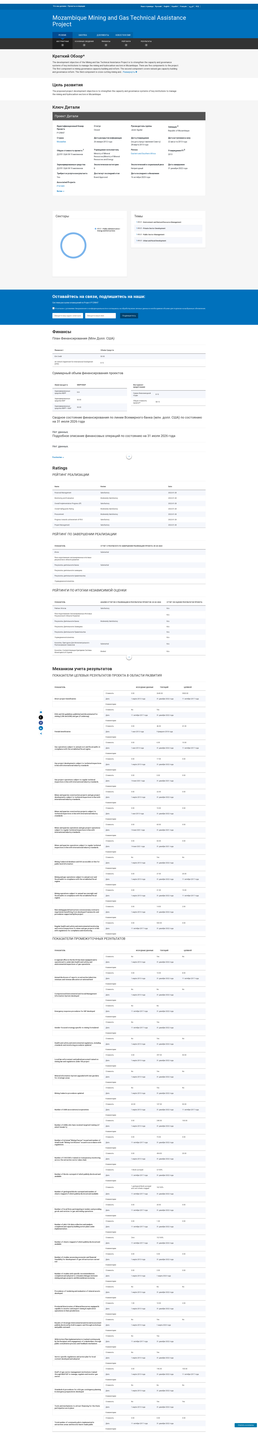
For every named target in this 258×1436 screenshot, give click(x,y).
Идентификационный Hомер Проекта (70, 127)
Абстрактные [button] (62, 41)
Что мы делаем (59, 6)
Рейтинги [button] (126, 41)
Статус (97, 126)
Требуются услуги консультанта (72, 173)
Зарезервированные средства (71, 164)
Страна (60, 138)
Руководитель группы (141, 126)
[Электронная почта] (41, 712)
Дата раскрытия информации (108, 138)
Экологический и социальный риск (147, 164)
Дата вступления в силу (179, 138)
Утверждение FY (176, 150)
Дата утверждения (140, 138)
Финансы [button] (106, 41)
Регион (134, 150)
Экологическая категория (106, 164)
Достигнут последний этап (107, 173)
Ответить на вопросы (246, 1425)
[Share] (41, 723)
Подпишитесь (129, 315)
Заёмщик (173, 126)
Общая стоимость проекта (70, 150)
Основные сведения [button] (84, 41)
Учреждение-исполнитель (106, 150)
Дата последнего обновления (145, 173)
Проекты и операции (76, 6)
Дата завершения (176, 164)
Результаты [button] (146, 41)
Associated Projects (66, 182)
